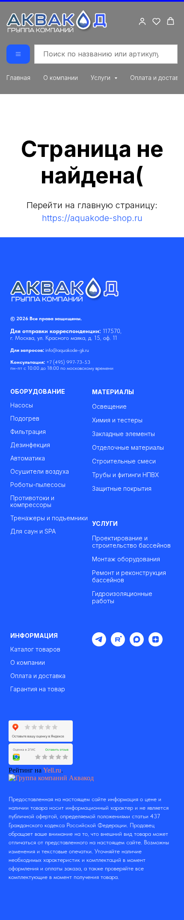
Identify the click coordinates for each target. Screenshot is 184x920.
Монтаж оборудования (126, 559)
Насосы (21, 405)
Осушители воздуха (39, 471)
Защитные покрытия (121, 488)
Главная (18, 77)
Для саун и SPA (33, 531)
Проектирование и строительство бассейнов (131, 541)
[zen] (155, 644)
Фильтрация (28, 431)
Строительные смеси (124, 461)
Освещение (109, 406)
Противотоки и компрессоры (32, 501)
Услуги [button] (101, 77)
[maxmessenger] (137, 644)
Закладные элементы (123, 433)
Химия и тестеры (117, 420)
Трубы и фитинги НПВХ (125, 474)
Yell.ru (52, 770)
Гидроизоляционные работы (122, 597)
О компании (60, 77)
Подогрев (24, 418)
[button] (142, 21)
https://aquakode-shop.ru (92, 218)
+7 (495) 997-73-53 (68, 362)
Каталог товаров (35, 649)
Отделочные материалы (128, 447)
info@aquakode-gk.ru (67, 350)
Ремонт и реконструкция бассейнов (129, 576)
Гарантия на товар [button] (37, 689)
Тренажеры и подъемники (49, 518)
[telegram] (99, 644)
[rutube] (118, 644)
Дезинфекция (30, 445)
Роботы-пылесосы (37, 484)
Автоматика (27, 458)
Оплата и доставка (37, 675)
